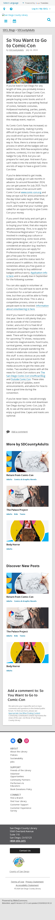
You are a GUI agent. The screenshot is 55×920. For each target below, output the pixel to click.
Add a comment (19, 431)
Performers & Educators (17, 784)
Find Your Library (18, 801)
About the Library (18, 751)
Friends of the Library (20, 770)
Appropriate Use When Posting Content (24, 713)
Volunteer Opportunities (17, 775)
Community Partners (20, 779)
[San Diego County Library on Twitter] (19, 740)
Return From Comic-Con (19, 475)
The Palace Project (17, 509)
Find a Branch (16, 797)
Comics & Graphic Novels (25, 479)
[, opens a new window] (18, 866)
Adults (9, 479)
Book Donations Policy (21, 789)
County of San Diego (19, 871)
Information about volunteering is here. (27, 307)
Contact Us (24, 850)
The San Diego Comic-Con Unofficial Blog (25, 374)
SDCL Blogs (9, 30)
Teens (22, 514)
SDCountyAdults (26, 30)
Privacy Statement (35, 881)
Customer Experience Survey (20, 809)
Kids (16, 514)
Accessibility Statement (27, 885)
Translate (44, 3)
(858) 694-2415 (18, 840)
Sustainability (16, 758)
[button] (4, 9)
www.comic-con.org (31, 192)
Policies (14, 754)
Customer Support (19, 804)
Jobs (12, 761)
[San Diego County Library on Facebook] (13, 740)
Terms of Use (17, 881)
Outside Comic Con (21, 379)
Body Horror (13, 544)
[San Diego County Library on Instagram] (26, 740)
